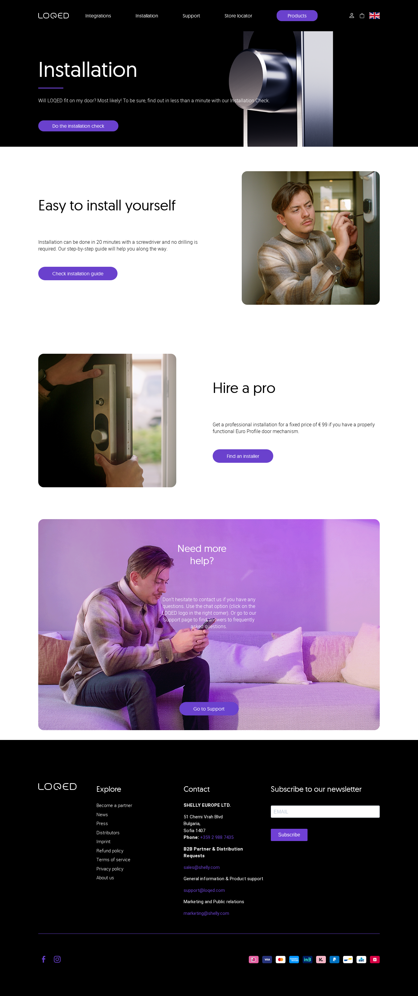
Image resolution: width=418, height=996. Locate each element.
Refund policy (109, 850)
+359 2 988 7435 (216, 837)
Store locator (238, 16)
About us (105, 877)
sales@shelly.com (202, 867)
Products (297, 16)
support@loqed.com (204, 890)
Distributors (108, 832)
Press (102, 823)
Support (191, 16)
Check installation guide (77, 273)
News (102, 814)
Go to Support (209, 709)
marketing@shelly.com (206, 913)
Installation (147, 16)
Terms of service (113, 859)
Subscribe (289, 834)
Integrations (98, 16)
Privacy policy (109, 869)
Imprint (103, 841)
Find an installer (243, 456)
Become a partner (114, 805)
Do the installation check (78, 126)
